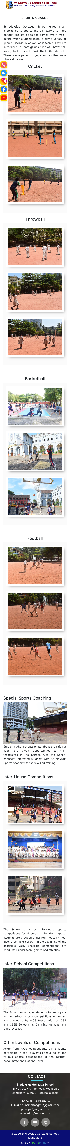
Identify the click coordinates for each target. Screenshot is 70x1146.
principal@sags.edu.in (35, 1109)
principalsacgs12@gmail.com (40, 1105)
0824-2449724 (40, 1101)
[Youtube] (35, 1122)
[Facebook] (24, 1122)
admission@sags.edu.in (35, 1113)
